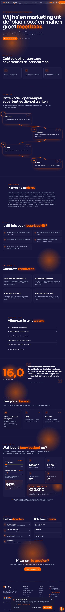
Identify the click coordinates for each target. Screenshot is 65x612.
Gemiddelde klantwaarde (10, 470)
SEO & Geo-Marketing (28, 590)
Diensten (14, 2)
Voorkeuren (16, 607)
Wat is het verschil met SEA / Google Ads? (19, 344)
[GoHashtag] (6, 3)
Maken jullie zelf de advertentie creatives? (19, 340)
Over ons (20, 2)
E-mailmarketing (26, 594)
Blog (36, 2)
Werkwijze (41, 590)
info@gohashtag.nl (55, 594)
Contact (40, 2)
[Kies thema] (57, 2)
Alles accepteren (47, 607)
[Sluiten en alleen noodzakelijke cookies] (51, 599)
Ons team (41, 588)
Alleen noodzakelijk (36, 607)
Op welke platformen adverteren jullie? (18, 331)
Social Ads (25, 588)
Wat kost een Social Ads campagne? (18, 327)
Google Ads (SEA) (27, 592)
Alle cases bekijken (38, 540)
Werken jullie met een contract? (16, 349)
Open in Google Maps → (56, 592)
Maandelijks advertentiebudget (9, 461)
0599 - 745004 (54, 596)
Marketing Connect (27, 2)
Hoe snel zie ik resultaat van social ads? (18, 336)
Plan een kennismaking (9, 38)
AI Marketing (26, 596)
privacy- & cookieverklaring (24, 604)
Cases (32, 2)
